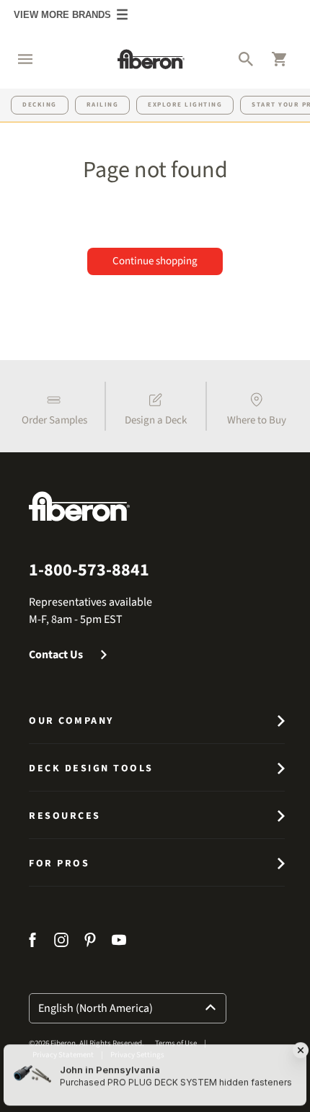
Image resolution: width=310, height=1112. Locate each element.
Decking (39, 104)
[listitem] (54, 406)
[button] (18, 59)
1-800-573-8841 (89, 570)
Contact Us (56, 655)
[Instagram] (61, 942)
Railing (103, 104)
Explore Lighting (185, 104)
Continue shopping (155, 261)
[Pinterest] (90, 942)
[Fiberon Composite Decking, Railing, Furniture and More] (151, 59)
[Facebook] (34, 942)
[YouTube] (119, 942)
